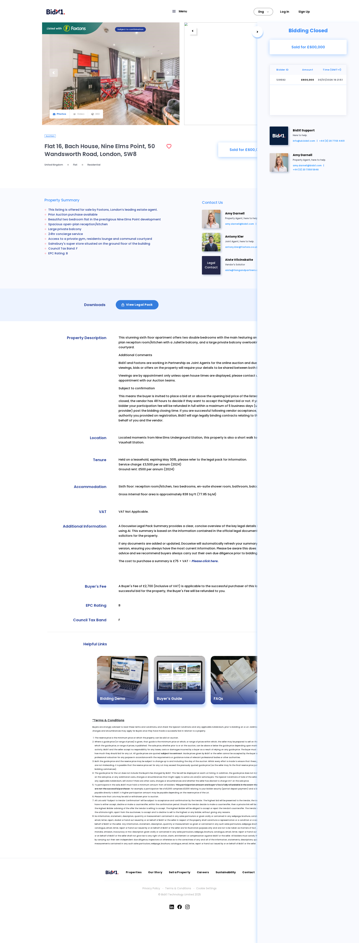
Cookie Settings (206, 888)
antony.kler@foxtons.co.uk (241, 247)
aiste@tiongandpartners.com (243, 270)
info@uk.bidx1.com (304, 140)
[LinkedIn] (171, 906)
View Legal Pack (139, 305)
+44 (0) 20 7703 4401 (332, 140)
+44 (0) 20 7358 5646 (306, 169)
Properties (134, 872)
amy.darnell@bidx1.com (307, 165)
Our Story (155, 872)
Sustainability (226, 872)
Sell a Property (179, 872)
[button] (179, 11)
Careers (203, 872)
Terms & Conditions (178, 888)
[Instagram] (187, 906)
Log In (284, 12)
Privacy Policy (151, 888)
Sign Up (304, 12)
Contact (248, 872)
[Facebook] (179, 906)
